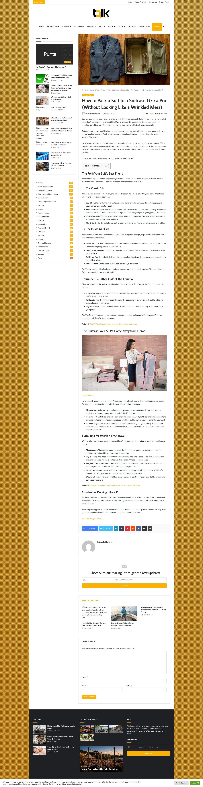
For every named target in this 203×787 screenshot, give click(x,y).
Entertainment (43, 198)
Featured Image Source (91, 518)
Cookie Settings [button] (181, 783)
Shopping (41, 239)
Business (65, 27)
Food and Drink (43, 217)
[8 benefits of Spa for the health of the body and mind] (39, 750)
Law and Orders (44, 250)
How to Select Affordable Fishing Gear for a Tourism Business (122, 624)
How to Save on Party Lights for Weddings (99, 769)
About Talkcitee (140, 2)
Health (110, 27)
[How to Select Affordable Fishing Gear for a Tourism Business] (124, 613)
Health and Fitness (45, 190)
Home (130, 2)
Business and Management (48, 194)
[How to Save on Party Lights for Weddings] (87, 729)
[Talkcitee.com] (101, 13)
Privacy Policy (164, 2)
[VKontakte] (138, 528)
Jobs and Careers (44, 243)
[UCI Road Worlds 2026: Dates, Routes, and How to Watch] (116, 729)
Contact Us (153, 2)
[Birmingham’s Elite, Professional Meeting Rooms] (39, 729)
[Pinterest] (127, 528)
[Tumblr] (121, 528)
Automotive (52, 27)
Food (101, 27)
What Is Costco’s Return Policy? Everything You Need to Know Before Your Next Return (61, 88)
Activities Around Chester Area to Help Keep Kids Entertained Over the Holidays (153, 609)
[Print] (150, 528)
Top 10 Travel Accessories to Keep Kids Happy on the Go (113, 324)
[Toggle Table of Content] (105, 166)
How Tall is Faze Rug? (58, 107)
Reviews (41, 183)
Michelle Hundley (92, 113)
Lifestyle (41, 220)
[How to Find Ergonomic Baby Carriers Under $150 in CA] (39, 739)
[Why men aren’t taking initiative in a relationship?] (42, 100)
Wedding (41, 235)
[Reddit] (133, 528)
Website (129, 686)
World (40, 258)
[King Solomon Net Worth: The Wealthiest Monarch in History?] (42, 133)
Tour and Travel (95, 90)
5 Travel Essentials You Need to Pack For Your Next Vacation (115, 485)
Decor (120, 27)
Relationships (43, 247)
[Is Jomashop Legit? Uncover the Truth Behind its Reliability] (42, 78)
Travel (156, 27)
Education (78, 27)
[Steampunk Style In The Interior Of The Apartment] (42, 166)
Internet (41, 254)
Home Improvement (45, 187)
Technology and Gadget (47, 202)
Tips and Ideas (43, 213)
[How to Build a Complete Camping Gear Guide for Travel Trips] (95, 613)
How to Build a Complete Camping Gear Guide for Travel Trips (94, 624)
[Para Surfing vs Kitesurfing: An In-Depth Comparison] (42, 145)
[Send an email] (99, 113)
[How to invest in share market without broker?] (42, 156)
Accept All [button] (195, 783)
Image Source (88, 395)
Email (84, 686)
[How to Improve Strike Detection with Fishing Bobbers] (101, 729)
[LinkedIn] (116, 528)
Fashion (90, 27)
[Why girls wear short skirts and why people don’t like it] (42, 121)
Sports (131, 27)
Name (85, 677)
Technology (144, 27)
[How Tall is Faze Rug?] (42, 110)
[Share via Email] (144, 528)
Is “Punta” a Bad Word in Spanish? (51, 67)
